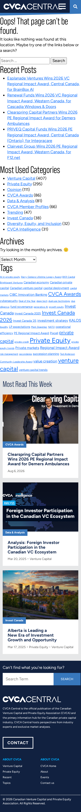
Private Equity (19, 183)
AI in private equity (10, 276)
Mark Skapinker (39, 327)
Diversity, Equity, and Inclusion (34, 223)
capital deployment (56, 288)
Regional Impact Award (59, 347)
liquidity (4, 327)
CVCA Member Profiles (28, 206)
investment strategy (52, 321)
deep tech (41, 301)
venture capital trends (33, 370)
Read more (40, 440)
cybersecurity (9, 301)
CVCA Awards (20, 195)
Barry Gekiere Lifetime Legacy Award (41, 276)
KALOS (75, 320)
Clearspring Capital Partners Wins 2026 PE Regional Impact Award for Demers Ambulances (42, 118)
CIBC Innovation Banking (28, 295)
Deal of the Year (27, 301)
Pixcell (54, 333)
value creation (45, 361)
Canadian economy (36, 282)
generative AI (41, 306)
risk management (9, 354)
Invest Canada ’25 (24, 320)
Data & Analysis (20, 200)
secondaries (25, 354)
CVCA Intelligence (24, 229)
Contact (18, 742)
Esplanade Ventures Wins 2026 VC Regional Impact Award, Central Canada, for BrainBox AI (43, 84)
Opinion (14, 189)
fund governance (21, 306)
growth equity (56, 306)
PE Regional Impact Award (31, 333)
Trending (15, 212)
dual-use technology (59, 301)
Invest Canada (20, 218)
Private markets (27, 348)
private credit (21, 341)
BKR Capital (68, 276)
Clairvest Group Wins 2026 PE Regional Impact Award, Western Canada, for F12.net (42, 152)
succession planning (46, 354)
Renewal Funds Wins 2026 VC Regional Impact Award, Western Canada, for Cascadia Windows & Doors (42, 101)
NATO (51, 327)
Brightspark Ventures (11, 282)
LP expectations (19, 326)
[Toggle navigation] (62, 6)
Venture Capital (21, 178)
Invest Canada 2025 (28, 313)
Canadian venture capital (26, 288)
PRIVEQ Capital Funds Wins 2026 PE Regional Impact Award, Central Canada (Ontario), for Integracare (43, 135)
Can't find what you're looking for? (33, 667)
